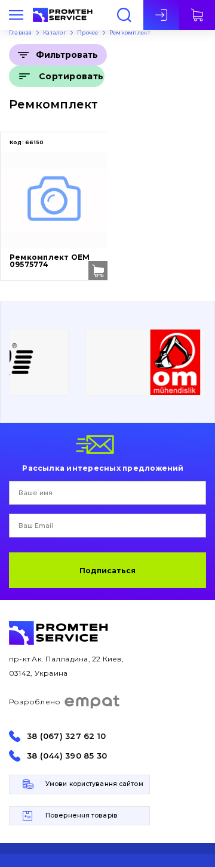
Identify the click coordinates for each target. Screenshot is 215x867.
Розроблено (34, 701)
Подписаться (107, 570)
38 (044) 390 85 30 (67, 756)
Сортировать (71, 76)
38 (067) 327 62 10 (66, 736)
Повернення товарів (81, 815)
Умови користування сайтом (94, 784)
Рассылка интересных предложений (102, 468)
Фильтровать (67, 54)
